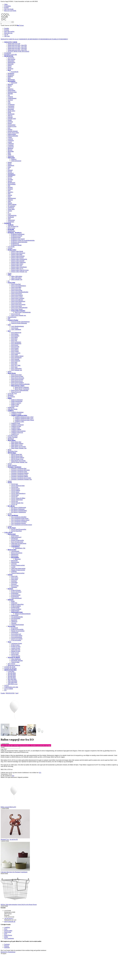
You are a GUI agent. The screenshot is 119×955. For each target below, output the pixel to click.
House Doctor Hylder (17, 376)
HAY (5, 933)
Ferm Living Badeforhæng (18, 285)
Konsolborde (14, 71)
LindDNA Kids (15, 428)
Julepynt (10, 115)
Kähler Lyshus (15, 404)
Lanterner (10, 139)
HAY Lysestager (15, 353)
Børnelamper (11, 79)
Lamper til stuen (15, 648)
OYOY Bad (14, 484)
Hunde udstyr (11, 111)
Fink (9, 318)
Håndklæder (11, 114)
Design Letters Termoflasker (19, 267)
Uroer (9, 214)
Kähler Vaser (14, 406)
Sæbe (9, 196)
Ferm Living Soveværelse (18, 304)
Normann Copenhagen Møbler (19, 476)
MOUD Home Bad (16, 454)
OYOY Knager (15, 488)
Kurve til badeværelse (17, 542)
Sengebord (11, 173)
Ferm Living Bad (16, 284)
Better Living (11, 228)
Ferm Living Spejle (16, 306)
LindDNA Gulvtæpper (17, 424)
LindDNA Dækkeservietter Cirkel (24, 417)
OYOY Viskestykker (17, 499)
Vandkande (11, 217)
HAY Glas (14, 340)
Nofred (10, 463)
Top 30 (6, 34)
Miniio (9, 449)
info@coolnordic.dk (9, 921)
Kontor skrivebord (16, 592)
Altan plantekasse (16, 659)
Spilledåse (14, 571)
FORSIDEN (34, 39)
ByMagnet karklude (16, 235)
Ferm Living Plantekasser (18, 301)
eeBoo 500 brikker (16, 278)
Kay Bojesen (11, 396)
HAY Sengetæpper (16, 357)
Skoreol (10, 181)
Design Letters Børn (16, 254)
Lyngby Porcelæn (12, 437)
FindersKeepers (12, 317)
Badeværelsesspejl (16, 537)
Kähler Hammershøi (16, 401)
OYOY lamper (15, 492)
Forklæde (10, 96)
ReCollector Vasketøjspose (18, 512)
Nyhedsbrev (7, 6)
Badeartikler (11, 61)
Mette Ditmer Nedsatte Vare (18, 448)
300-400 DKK (12, 676)
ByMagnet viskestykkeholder (19, 242)
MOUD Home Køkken (17, 457)
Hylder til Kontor (16, 590)
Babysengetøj (11, 59)
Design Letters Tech (16, 265)
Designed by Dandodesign (8, 952)
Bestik (13, 601)
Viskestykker (11, 220)
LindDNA (7, 927)
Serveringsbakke (15, 618)
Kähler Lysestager (16, 403)
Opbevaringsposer (16, 160)
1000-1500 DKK (12, 681)
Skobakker (14, 587)
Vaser (9, 218)
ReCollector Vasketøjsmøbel (19, 510)
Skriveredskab (12, 184)
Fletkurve (13, 159)
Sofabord (10, 189)
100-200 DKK (12, 673)
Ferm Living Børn (16, 287)
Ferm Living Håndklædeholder (19, 292)
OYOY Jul (14, 504)
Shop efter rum (8, 33)
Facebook (7, 944)
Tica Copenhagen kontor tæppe (19, 518)
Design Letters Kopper (17, 257)
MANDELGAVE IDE (10, 54)
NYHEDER (41, 39)
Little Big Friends (12, 409)
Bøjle (9, 78)
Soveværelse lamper (16, 635)
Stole (9, 193)
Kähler (6, 937)
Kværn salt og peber (13, 132)
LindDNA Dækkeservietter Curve (24, 418)
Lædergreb (11, 146)
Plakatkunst (11, 165)
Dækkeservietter (12, 92)
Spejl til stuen (15, 654)
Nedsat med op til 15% (14, 43)
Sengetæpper (14, 632)
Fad (9, 95)
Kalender (10, 117)
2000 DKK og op (12, 684)
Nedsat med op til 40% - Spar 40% (17, 48)
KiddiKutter (11, 407)
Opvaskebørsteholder (17, 617)
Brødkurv (10, 76)
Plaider (9, 164)
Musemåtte (11, 151)
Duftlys (10, 86)
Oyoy (5, 929)
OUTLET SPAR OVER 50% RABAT (18, 51)
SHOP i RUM (27, 39)
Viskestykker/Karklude (17, 624)
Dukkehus (10, 89)
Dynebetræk (14, 627)
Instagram (7, 947)
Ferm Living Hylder (16, 290)
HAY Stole (14, 364)
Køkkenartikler (12, 134)
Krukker (10, 129)
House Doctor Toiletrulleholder (19, 390)
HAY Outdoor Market (17, 356)
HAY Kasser (14, 345)
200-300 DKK (12, 674)
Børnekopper (14, 554)
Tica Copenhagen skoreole (18, 523)
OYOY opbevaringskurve (18, 493)
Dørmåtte (10, 93)
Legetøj (10, 142)
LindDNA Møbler (16, 429)
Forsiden (6, 28)
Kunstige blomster (13, 131)
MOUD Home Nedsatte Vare (19, 462)
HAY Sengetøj (15, 359)
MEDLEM (48, 39)
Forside (3, 693)
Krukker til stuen (15, 646)
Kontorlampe (14, 593)
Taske (9, 201)
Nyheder (6, 30)
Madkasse (10, 148)
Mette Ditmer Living (16, 445)
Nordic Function (12, 465)
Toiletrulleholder (15, 545)
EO (9, 281)
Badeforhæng (11, 62)
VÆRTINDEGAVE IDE (11, 687)
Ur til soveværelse (16, 640)
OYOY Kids (14, 487)
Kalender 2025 (12, 118)
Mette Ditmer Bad (16, 442)
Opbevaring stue (15, 649)
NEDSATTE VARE (6, 39)
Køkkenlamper (15, 610)
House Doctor (8, 935)
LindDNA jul (15, 434)
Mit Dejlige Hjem (12, 451)
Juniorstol (13, 563)
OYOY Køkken (15, 490)
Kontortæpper (15, 596)
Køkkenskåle (14, 615)
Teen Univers (11, 663)
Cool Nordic (11, 246)
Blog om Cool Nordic (10, 10)
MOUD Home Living (17, 459)
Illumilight (10, 395)
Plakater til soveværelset (17, 631)
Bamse (9, 67)
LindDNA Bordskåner (17, 412)
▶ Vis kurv (21, 25)
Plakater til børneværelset (18, 570)
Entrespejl (14, 584)
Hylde (9, 112)
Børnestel (10, 84)
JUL (5, 690)
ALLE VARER (8, 688)
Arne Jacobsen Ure (13, 226)
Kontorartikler (11, 125)
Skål (9, 185)
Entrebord (14, 581)
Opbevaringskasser (16, 598)
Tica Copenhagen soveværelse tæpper (21, 524)
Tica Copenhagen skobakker (19, 521)
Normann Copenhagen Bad (18, 468)
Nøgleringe (11, 156)
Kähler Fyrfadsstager (17, 399)
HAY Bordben (15, 335)
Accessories (11, 57)
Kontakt (6, 7)
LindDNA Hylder (16, 426)
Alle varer (7, 36)
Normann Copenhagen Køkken (19, 473)
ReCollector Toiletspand (17, 509)
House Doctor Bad (16, 374)
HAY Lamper (15, 351)
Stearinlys (10, 192)
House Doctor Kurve (17, 381)
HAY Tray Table (15, 365)
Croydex (10, 248)
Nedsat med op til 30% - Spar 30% (17, 46)
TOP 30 (6, 685)
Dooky (9, 273)
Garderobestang (12, 98)
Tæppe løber (11, 209)
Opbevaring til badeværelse (18, 543)
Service (10, 178)
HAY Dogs (14, 339)
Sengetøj (10, 176)
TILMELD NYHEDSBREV (60, 39)
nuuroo (10, 481)
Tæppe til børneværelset (17, 573)
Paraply (10, 162)
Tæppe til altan (15, 662)
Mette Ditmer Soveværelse (18, 446)
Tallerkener (14, 621)
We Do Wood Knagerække (18, 529)
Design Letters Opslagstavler (19, 259)
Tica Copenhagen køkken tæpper (20, 520)
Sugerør (10, 195)
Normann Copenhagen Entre (19, 471)
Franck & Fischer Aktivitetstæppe (20, 321)
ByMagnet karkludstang (17, 234)
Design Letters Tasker (17, 264)
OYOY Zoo (14, 501)
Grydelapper (11, 104)
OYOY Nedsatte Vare (17, 503)
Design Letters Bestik (17, 251)
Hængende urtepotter (17, 660)
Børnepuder (14, 560)
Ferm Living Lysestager (17, 298)
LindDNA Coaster (16, 414)
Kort (9, 128)
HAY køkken (15, 349)
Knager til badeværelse (17, 540)
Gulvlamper (11, 106)
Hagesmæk (11, 109)
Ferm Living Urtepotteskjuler (23, 312)
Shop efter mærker (9, 31)
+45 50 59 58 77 (8, 918)
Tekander (13, 623)
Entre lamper (14, 578)
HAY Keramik (15, 346)
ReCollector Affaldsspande (18, 507)
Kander (10, 120)
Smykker (10, 187)
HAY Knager (15, 348)
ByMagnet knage (16, 237)
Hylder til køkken (16, 606)
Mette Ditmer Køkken (17, 443)
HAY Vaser (14, 367)
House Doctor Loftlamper (22, 387)
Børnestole (14, 82)
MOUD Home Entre (17, 456)
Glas (9, 101)
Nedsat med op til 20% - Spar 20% (17, 45)
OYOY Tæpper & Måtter (18, 498)
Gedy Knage (14, 328)
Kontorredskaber (15, 595)
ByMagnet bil (15, 243)
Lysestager (11, 145)
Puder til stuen (15, 652)
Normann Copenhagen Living (19, 474)
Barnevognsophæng (16, 553)
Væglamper (11, 221)
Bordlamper (11, 73)
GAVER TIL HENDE (10, 668)
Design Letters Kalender (18, 256)
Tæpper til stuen (15, 656)
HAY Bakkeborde (16, 332)
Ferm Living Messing (17, 299)
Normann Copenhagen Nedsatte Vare (21, 479)
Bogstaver (10, 68)
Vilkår (6, 4)
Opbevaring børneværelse (18, 568)
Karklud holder (15, 607)
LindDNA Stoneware (17, 432)
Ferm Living (7, 932)
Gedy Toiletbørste (16, 329)
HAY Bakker (14, 334)
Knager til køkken (16, 609)
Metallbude (11, 438)
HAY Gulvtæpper (16, 342)
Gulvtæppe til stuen (16, 643)
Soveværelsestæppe (16, 637)
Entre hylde (14, 576)
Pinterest (6, 946)
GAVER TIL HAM (9, 667)
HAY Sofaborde (15, 360)
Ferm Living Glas (16, 289)
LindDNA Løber (19, 421)
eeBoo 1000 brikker (16, 276)
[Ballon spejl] (14, 735)
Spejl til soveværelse (16, 638)
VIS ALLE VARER (17, 39)
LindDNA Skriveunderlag (18, 431)
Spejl (9, 190)
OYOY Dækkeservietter (18, 485)
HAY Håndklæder (16, 343)
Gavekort (10, 100)
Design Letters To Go (17, 268)
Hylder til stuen (15, 645)
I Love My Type (12, 393)
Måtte (9, 153)
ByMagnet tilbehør (16, 245)
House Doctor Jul (16, 392)
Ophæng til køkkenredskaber (23, 613)
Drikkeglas (14, 602)
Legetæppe (11, 140)
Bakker (10, 65)
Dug (9, 87)
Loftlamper (11, 143)
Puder (9, 167)
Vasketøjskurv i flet (20, 548)
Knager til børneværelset (18, 565)
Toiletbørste (11, 207)
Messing (10, 150)
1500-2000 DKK (12, 682)
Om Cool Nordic (9, 9)
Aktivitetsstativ (15, 551)
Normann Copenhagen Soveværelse (21, 478)
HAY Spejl (14, 362)
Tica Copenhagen (9, 938)
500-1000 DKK (12, 679)
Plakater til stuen (15, 651)
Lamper (10, 137)
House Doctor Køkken (17, 382)
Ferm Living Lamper (17, 296)
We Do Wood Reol (16, 531)
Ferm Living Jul (15, 314)
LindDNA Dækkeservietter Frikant (24, 420)
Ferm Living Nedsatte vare (18, 315)
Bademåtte (11, 64)
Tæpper (10, 210)
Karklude (10, 121)
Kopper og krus (12, 126)
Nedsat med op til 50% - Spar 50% (17, 50)
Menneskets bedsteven (14, 665)
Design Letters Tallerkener (18, 262)
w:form (10, 526)
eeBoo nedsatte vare (16, 279)
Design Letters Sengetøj (17, 260)
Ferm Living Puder (16, 303)
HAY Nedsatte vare (16, 370)
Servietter (10, 179)
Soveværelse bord (16, 634)
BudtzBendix (11, 231)
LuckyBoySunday (13, 435)
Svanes (10, 513)
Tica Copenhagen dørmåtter (18, 517)
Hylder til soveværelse (17, 629)
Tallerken (10, 200)
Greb (9, 103)
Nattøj (9, 154)
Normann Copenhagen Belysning (20, 470)
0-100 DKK (11, 671)
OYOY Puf (14, 496)
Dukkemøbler (11, 90)
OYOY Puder (15, 495)
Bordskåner (11, 75)
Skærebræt (14, 620)
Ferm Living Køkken (17, 295)
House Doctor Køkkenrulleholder (20, 384)
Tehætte (10, 203)
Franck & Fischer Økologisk (19, 323)
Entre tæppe (14, 579)
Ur (8, 212)
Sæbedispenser (12, 198)
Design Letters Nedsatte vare (19, 271)
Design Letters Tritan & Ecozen (20, 270)
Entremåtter (14, 582)
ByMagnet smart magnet (18, 239)
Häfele (9, 371)
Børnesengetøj (15, 562)
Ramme (10, 171)
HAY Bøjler (14, 337)
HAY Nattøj (14, 354)
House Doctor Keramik (17, 378)
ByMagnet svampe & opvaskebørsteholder (23, 240)
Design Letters (8, 930)
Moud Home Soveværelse (18, 460)
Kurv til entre (14, 585)
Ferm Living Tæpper (17, 309)
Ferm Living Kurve (16, 293)
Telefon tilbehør (12, 204)
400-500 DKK (12, 677)
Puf (9, 168)
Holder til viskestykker (17, 604)
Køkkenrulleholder (13, 135)
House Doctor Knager (17, 379)
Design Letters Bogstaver (18, 253)
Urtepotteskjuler (12, 215)
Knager (10, 123)
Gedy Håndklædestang (17, 326)
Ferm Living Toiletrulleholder (19, 307)
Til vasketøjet (11, 206)
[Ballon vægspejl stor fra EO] (14, 723)
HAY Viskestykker (16, 368)
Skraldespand (11, 182)
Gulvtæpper (11, 107)
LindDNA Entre (15, 423)
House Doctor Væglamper (22, 389)
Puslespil (10, 170)
